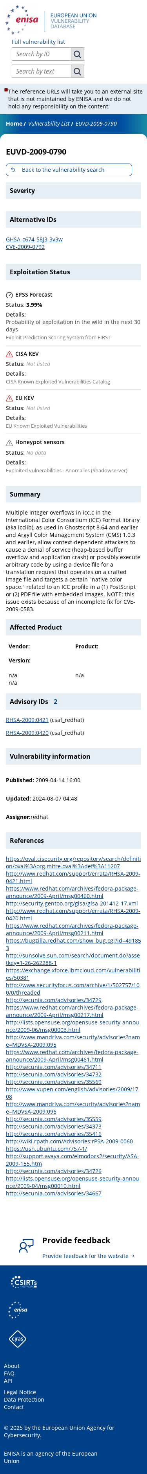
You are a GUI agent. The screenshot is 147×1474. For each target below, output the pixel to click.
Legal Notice (20, 1392)
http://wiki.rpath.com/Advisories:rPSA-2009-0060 (69, 1141)
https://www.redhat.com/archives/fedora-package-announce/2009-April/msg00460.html (72, 892)
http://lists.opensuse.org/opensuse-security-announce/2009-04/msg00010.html (72, 1182)
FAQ (9, 1373)
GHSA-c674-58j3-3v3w (34, 239)
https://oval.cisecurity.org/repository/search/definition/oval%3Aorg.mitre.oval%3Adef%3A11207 (73, 862)
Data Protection (24, 1399)
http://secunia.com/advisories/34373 (54, 1126)
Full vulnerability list (38, 41)
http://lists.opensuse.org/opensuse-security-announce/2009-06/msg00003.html (72, 1026)
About (12, 1366)
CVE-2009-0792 (25, 246)
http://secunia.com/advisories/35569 (54, 1081)
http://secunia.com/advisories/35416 (54, 1133)
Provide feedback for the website (85, 1256)
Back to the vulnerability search (63, 169)
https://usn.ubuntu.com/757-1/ (46, 1148)
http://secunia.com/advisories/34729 (54, 1000)
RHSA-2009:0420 (27, 732)
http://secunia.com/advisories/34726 (54, 1171)
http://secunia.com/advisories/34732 (54, 1074)
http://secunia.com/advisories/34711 (54, 1067)
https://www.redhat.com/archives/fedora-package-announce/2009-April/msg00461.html (72, 1055)
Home (14, 123)
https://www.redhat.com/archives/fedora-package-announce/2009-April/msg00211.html (72, 929)
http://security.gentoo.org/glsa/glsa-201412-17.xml (72, 903)
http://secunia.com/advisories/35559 (54, 1119)
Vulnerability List (49, 123)
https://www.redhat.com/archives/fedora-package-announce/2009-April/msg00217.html (72, 1011)
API (8, 1380)
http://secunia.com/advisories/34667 (54, 1193)
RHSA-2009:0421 (27, 720)
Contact (14, 1407)
